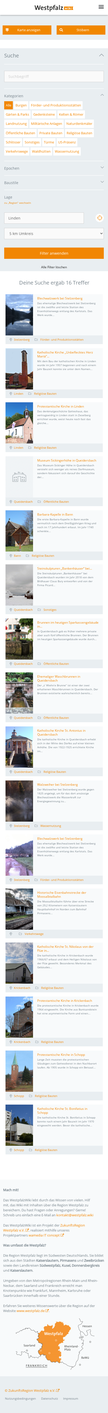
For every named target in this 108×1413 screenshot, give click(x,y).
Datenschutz (49, 1398)
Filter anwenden (54, 253)
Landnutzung (16, 123)
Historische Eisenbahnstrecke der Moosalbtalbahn (61, 894)
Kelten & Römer (71, 114)
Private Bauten (50, 133)
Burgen (21, 105)
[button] (27, 30)
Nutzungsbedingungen (20, 1398)
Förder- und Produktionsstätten (56, 105)
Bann (17, 556)
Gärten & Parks (17, 114)
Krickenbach (22, 988)
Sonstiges (32, 142)
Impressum (70, 1398)
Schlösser (13, 142)
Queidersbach (23, 502)
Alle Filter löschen (54, 267)
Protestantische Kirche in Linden (60, 406)
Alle (8, 105)
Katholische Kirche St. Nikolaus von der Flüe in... (65, 948)
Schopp (19, 1096)
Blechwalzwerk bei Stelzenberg (60, 298)
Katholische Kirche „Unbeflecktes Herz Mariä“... (65, 354)
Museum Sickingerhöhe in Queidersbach (66, 460)
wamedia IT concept (44, 1235)
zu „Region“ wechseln (17, 203)
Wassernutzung (67, 151)
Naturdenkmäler (79, 123)
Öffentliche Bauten (20, 133)
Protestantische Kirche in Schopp (61, 1054)
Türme (49, 142)
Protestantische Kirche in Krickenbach (64, 1000)
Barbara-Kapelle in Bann (55, 514)
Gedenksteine (44, 114)
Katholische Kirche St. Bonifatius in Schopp (62, 1110)
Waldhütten (41, 151)
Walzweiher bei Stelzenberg (57, 784)
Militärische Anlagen (46, 123)
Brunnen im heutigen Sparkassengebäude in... (68, 624)
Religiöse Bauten (79, 133)
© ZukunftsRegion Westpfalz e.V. (30, 1390)
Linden (18, 393)
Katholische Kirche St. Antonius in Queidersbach (61, 732)
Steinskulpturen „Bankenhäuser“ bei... (64, 568)
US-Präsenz (67, 142)
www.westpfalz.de (31, 1310)
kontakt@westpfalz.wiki (74, 1215)
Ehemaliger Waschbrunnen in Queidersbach (58, 678)
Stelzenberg (22, 339)
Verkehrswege (17, 151)
